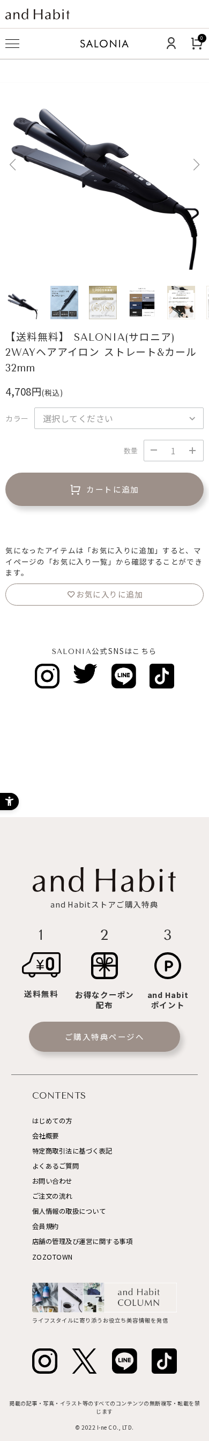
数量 (131, 450)
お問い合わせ (52, 1181)
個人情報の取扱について (69, 1211)
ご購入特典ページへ (104, 1036)
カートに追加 (112, 489)
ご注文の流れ (52, 1196)
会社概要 (45, 1136)
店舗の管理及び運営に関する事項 (82, 1241)
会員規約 (45, 1226)
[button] (196, 165)
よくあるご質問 (55, 1166)
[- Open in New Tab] (47, 676)
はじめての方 (52, 1121)
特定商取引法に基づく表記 (72, 1151)
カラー (17, 418)
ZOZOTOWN (52, 1257)
